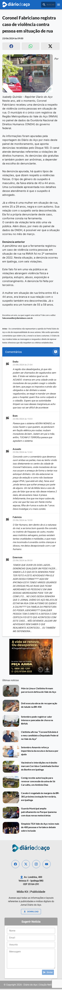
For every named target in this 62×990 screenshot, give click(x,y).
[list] (31, 497)
